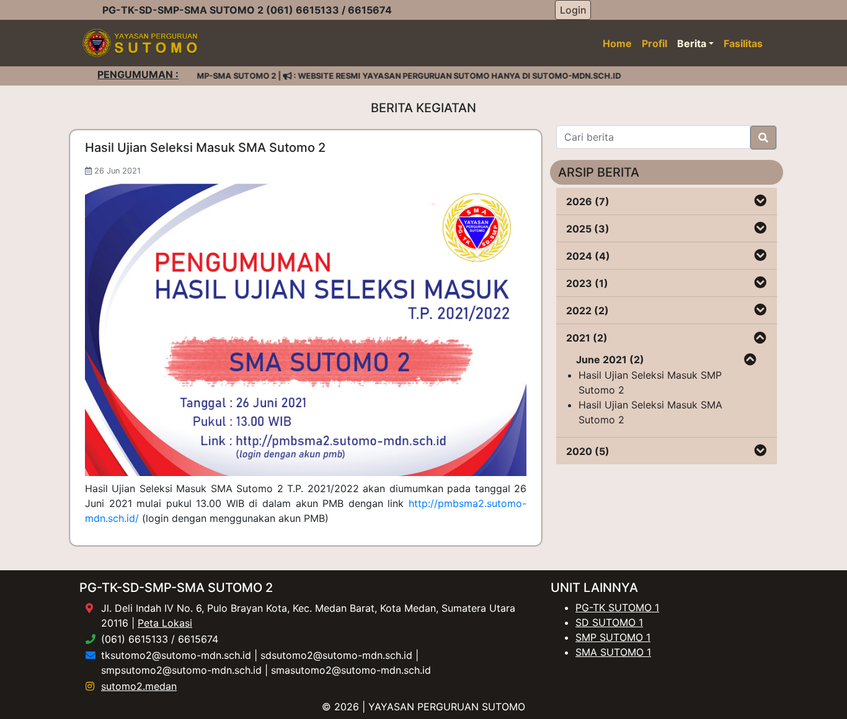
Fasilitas (743, 43)
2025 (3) (588, 229)
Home (617, 43)
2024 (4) (588, 256)
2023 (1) (587, 283)
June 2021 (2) (610, 359)
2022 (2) (587, 310)
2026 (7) (588, 201)
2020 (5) (588, 451)
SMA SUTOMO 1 (613, 652)
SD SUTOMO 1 (609, 622)
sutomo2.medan (139, 686)
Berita (691, 43)
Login (573, 10)
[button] (760, 201)
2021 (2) (587, 338)
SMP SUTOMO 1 (612, 637)
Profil (654, 43)
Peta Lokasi (165, 623)
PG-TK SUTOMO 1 (617, 607)
